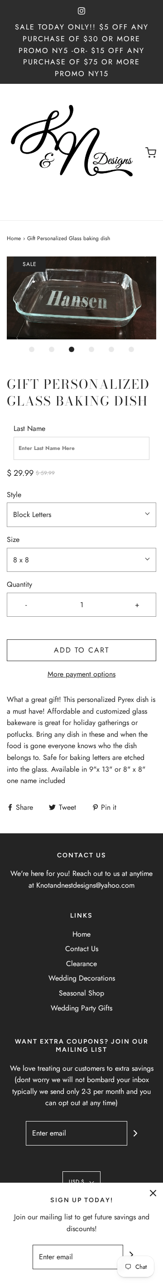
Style (14, 494)
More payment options (81, 674)
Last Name (29, 428)
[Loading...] (81, 297)
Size (13, 539)
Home (14, 238)
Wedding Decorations (81, 978)
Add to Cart (81, 650)
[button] (81, 297)
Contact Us (81, 948)
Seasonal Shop (81, 993)
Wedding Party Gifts (81, 1008)
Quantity (19, 584)
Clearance (81, 963)
